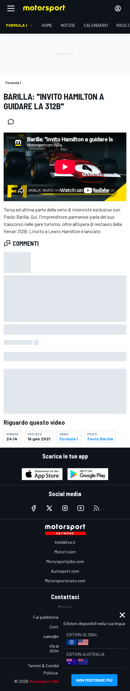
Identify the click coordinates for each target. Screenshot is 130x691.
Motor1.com (65, 551)
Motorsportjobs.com (65, 561)
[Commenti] (13, 122)
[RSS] (96, 508)
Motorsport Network (50, 681)
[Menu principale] (11, 8)
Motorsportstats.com (65, 580)
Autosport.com (65, 571)
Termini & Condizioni (46, 665)
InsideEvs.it (65, 542)
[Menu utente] (118, 8)
